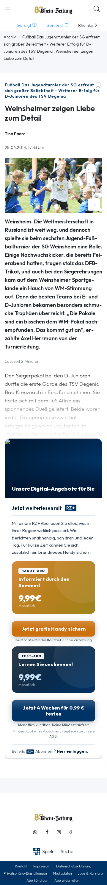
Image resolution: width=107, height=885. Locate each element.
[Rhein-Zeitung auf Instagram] (59, 832)
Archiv (10, 37)
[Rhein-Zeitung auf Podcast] (71, 832)
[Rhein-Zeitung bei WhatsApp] (35, 832)
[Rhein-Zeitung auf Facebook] (47, 832)
